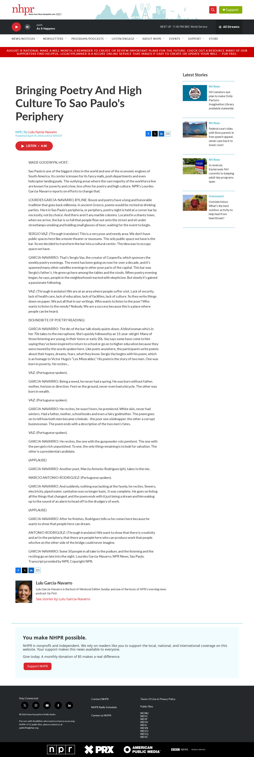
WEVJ (143, 725)
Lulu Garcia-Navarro (42, 132)
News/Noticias (23, 38)
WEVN (144, 728)
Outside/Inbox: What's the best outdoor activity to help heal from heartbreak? (221, 210)
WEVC (144, 716)
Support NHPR (37, 666)
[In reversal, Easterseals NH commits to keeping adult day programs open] (195, 166)
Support (232, 10)
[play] (16, 27)
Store (213, 38)
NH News (214, 86)
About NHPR (151, 38)
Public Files (146, 706)
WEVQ (144, 733)
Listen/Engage (123, 38)
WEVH (144, 722)
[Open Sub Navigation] (37, 38)
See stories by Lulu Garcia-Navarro (63, 599)
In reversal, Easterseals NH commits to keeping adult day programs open (221, 173)
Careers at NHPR (101, 715)
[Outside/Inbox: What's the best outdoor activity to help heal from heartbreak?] (195, 203)
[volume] (27, 27)
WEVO (144, 731)
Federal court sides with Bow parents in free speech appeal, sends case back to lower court (221, 137)
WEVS (144, 736)
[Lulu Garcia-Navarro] (23, 592)
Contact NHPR (100, 699)
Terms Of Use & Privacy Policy (157, 699)
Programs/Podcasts (87, 38)
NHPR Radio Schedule (104, 707)
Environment (216, 196)
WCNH (144, 713)
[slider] (33, 27)
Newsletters (53, 38)
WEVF (143, 719)
